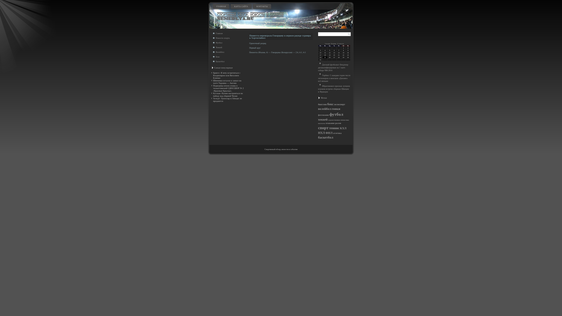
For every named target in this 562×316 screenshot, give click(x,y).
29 (343, 57)
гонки (336, 108)
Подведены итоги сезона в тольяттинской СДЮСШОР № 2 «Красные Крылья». (228, 88)
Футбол (219, 42)
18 (325, 55)
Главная (221, 6)
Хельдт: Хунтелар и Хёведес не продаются (227, 100)
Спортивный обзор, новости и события (281, 149)
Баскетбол (220, 61)
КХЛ (343, 128)
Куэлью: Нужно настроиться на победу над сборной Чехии (228, 94)
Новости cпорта (223, 38)
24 (320, 57)
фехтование (323, 114)
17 (320, 55)
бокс (330, 104)
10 (320, 53)
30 (348, 57)
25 (325, 57)
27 (334, 57)
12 (330, 53)
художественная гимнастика (338, 120)
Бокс (218, 56)
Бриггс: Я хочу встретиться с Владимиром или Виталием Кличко (226, 75)
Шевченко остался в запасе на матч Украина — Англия (227, 82)
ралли (338, 123)
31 (320, 60)
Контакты (262, 6)
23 (348, 55)
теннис (334, 127)
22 (343, 55)
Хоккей (219, 47)
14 (339, 53)
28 (339, 57)
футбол (336, 114)
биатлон (322, 104)
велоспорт (339, 104)
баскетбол (325, 137)
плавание (330, 123)
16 (348, 53)
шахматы (321, 123)
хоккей (323, 119)
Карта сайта (241, 6)
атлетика (337, 133)
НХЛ (321, 132)
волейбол (324, 109)
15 (343, 53)
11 (325, 53)
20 (334, 55)
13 (334, 53)
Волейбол (220, 52)
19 (330, 55)
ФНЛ (329, 133)
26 (330, 57)
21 (339, 55)
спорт (323, 127)
